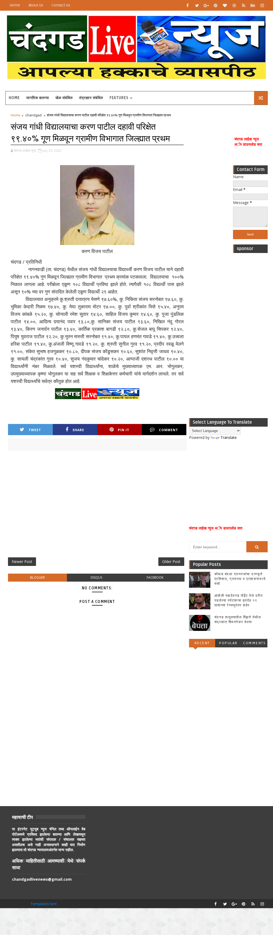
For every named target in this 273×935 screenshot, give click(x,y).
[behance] (253, 5)
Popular (228, 643)
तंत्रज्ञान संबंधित (91, 98)
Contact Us (61, 5)
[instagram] (262, 5)
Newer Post (22, 561)
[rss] (244, 5)
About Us (36, 5)
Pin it (123, 430)
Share (78, 430)
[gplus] (206, 5)
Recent (202, 643)
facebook (155, 577)
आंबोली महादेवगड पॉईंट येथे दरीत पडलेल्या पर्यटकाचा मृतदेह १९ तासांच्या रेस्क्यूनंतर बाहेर (238, 600)
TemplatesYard (43, 903)
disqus (96, 577)
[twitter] (197, 5)
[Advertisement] (250, 335)
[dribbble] (234, 5)
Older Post (171, 561)
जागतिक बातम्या (37, 98)
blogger (37, 577)
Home (15, 5)
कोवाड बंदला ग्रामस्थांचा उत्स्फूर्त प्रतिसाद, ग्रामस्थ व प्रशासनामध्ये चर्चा (240, 579)
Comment (168, 430)
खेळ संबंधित (64, 98)
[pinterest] (216, 5)
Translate (228, 437)
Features (119, 98)
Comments (254, 643)
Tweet (35, 430)
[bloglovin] (225, 5)
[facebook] (188, 5)
